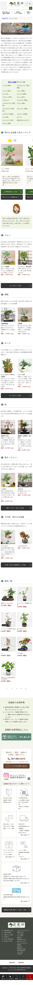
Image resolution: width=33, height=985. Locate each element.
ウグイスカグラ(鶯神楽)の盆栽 (8, 628)
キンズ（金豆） (7, 90)
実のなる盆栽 (12, 82)
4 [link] (25, 688)
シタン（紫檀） (21, 90)
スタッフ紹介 (20, 952)
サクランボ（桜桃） (22, 108)
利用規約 (19, 944)
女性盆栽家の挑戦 (21, 950)
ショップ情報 (20, 933)
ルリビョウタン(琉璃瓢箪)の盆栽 (24, 604)
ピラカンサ (6, 100)
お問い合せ (19, 946)
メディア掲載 (20, 935)
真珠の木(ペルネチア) (23, 120)
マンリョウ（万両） (8, 120)
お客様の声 (19, 953)
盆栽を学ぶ (29, 12)
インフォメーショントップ (23, 930)
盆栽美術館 (21, 962)
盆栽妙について (20, 932)
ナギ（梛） (6, 117)
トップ (3, 3)
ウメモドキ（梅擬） (22, 100)
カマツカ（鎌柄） (22, 94)
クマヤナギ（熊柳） (8, 114)
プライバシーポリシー (22, 943)
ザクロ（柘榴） (7, 123)
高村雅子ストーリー (21, 948)
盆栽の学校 (12, 962)
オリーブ (19, 117)
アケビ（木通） (21, 103)
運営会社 (19, 937)
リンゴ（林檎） (7, 85)
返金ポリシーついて (21, 941)
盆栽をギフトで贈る (18, 12)
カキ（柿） (6, 94)
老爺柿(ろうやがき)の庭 (6, 603)
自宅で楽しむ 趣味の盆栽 (6, 12)
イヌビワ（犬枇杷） (22, 114)
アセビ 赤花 (20, 653)
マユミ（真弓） (21, 97)
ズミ (2, 653)
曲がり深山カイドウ (22, 628)
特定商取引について (21, 939)
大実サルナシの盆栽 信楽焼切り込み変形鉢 (8, 678)
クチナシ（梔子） (8, 97)
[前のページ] (7, 688)
